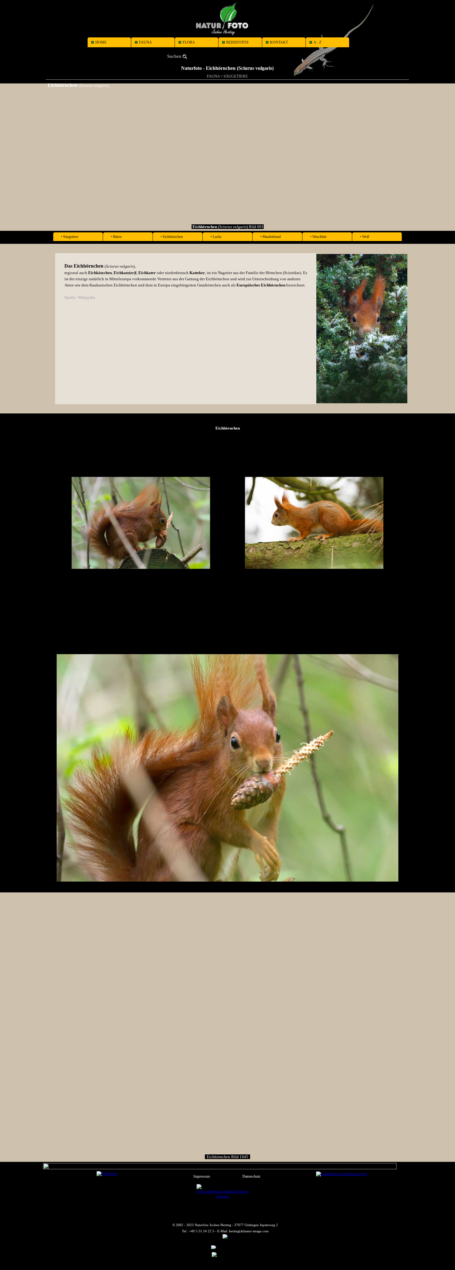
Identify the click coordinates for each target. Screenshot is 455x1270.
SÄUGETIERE (235, 76)
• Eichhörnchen (172, 237)
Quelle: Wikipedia (79, 297)
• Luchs (216, 237)
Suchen (174, 56)
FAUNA (145, 42)
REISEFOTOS (237, 42)
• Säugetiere (69, 237)
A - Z (317, 42)
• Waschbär (318, 237)
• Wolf (364, 237)
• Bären (116, 237)
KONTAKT (279, 42)
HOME (100, 42)
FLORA (189, 42)
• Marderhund (270, 237)
